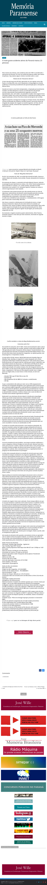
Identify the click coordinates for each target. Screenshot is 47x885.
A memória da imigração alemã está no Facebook (13, 687)
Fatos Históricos (28, 23)
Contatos (21, 25)
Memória (9, 23)
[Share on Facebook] (40, 671)
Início (3, 23)
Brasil (35, 23)
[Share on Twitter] (43, 671)
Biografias (14, 25)
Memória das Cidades (17, 23)
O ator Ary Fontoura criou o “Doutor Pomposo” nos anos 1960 (34, 687)
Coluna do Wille (6, 25)
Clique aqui (5, 169)
